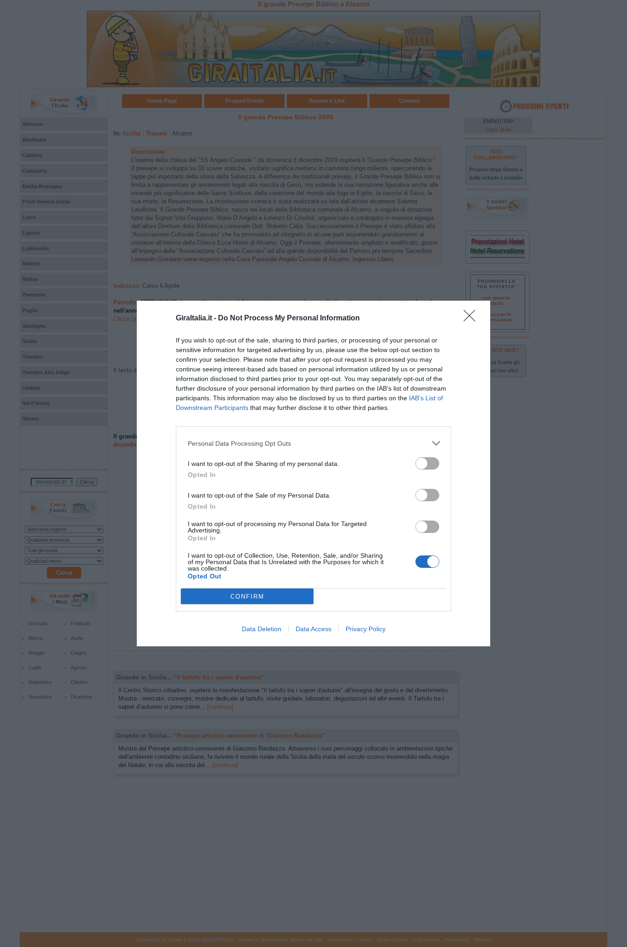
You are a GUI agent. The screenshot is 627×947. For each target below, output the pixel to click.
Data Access (313, 629)
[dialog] (313, 473)
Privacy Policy (366, 629)
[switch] (427, 463)
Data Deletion (261, 629)
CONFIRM (247, 596)
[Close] (472, 318)
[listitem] (313, 443)
